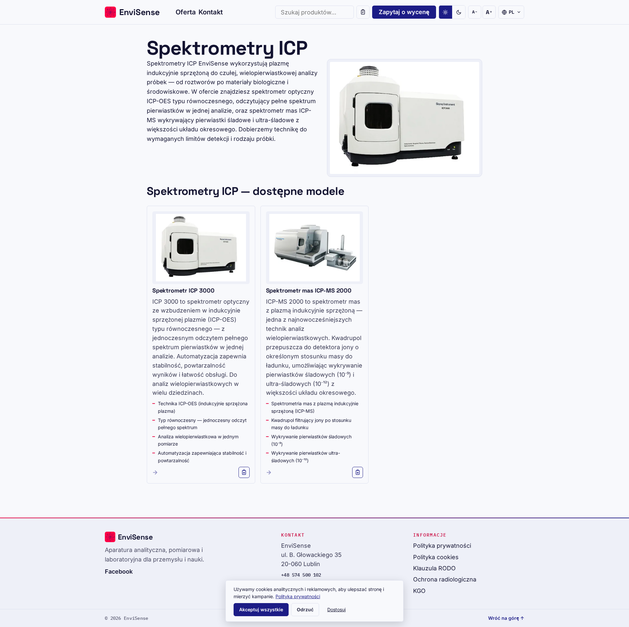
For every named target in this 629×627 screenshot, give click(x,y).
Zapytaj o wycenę (404, 12)
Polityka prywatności (442, 545)
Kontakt (211, 12)
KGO (419, 590)
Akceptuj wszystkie (261, 609)
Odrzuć (305, 609)
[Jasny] (445, 12)
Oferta (186, 12)
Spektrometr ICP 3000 (183, 290)
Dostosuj (336, 609)
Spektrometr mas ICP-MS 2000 (309, 290)
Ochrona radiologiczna (444, 579)
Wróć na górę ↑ (506, 618)
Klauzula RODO (434, 568)
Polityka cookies (436, 557)
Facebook (119, 571)
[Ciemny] (458, 12)
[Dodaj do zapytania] (244, 472)
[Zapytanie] (363, 12)
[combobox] (314, 12)
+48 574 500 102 (301, 575)
